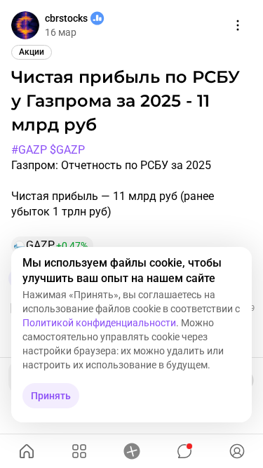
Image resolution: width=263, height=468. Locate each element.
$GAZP (67, 149)
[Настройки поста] (238, 25)
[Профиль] (236, 451)
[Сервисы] (79, 451)
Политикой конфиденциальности (99, 322)
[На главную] (26, 451)
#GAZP (29, 149)
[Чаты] (184, 451)
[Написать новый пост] (131, 451)
